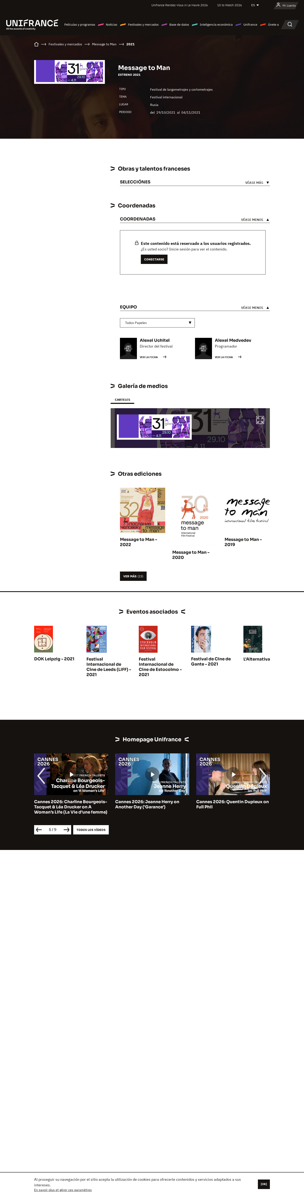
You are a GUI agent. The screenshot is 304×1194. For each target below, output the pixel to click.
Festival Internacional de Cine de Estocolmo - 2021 (160, 667)
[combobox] (157, 322)
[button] (260, 421)
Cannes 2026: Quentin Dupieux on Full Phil (232, 804)
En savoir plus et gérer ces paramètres (63, 1190)
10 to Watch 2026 (229, 5)
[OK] (264, 1184)
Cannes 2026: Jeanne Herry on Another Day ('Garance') (147, 804)
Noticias (111, 24)
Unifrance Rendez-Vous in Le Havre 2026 (179, 5)
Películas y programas (79, 24)
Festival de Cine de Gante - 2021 (211, 661)
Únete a (273, 24)
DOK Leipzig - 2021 (54, 659)
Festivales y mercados (143, 24)
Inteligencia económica (216, 24)
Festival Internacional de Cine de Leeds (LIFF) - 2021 (108, 667)
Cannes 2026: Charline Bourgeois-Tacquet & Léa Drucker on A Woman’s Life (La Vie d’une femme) (70, 807)
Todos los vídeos (91, 830)
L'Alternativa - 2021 (263, 659)
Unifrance (250, 24)
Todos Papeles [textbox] (136, 323)
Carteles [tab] (122, 400)
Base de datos (179, 24)
